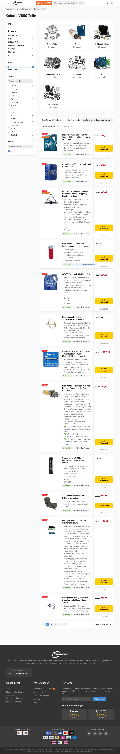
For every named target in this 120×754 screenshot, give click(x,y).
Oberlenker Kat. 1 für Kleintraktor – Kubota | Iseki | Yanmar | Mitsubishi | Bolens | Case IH (76, 353)
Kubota (36, 9)
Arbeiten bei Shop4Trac (44, 689)
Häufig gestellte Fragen (15, 692)
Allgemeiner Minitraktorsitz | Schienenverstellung (74, 497)
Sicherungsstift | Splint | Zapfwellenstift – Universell (73, 318)
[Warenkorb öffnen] (111, 3)
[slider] (8, 67)
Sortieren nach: (74, 120)
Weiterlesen (104, 506)
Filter (10, 39)
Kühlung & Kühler (14, 42)
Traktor (11, 76)
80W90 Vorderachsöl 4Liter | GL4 (76, 274)
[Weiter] (65, 624)
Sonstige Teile (13, 49)
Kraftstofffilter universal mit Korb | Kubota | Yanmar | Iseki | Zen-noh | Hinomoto (76, 388)
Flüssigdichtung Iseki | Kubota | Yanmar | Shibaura (75, 521)
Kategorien (12, 31)
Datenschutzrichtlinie (14, 701)
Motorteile (12, 52)
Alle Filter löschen (67, 126)
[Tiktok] (100, 733)
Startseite (9, 9)
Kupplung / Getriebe (16, 45)
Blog (35, 703)
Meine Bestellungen (41, 696)
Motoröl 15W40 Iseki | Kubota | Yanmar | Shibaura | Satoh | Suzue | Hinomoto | (76, 137)
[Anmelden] (106, 3)
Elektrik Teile (13, 36)
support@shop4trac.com (18, 673)
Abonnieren (99, 699)
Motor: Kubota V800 (49, 126)
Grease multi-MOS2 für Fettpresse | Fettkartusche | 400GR (73, 460)
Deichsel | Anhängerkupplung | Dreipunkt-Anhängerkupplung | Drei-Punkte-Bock (75, 193)
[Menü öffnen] (9, 3)
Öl (9, 55)
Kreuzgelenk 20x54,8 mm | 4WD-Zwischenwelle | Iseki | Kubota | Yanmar (76, 600)
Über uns (37, 699)
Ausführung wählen (104, 335)
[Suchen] (82, 3)
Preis (10, 62)
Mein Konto (38, 692)
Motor (10, 142)
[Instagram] (95, 733)
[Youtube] (106, 733)
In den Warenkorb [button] (104, 148)
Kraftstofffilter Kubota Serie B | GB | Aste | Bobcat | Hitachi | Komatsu (76, 245)
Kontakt (9, 689)
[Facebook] (89, 733)
